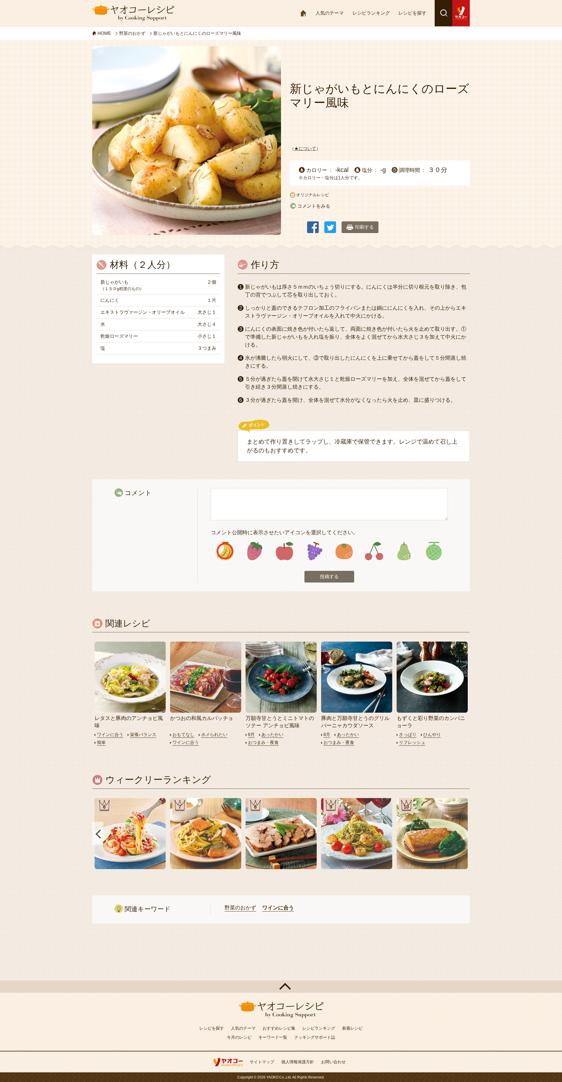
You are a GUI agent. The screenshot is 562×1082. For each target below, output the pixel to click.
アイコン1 (225, 551)
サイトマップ (262, 1061)
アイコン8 (433, 551)
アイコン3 (284, 551)
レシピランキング (371, 13)
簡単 (101, 742)
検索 (443, 13)
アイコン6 (374, 551)
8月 (251, 734)
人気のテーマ (330, 13)
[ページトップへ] (281, 987)
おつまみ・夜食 (263, 742)
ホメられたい (214, 734)
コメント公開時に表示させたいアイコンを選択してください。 (284, 532)
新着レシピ (352, 1028)
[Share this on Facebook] (313, 224)
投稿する (329, 576)
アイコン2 (255, 551)
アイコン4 (314, 551)
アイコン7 (404, 551)
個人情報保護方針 (297, 1061)
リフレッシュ (412, 742)
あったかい (272, 734)
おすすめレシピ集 (279, 1028)
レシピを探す (412, 13)
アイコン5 (344, 551)
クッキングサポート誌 (314, 1037)
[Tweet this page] (330, 224)
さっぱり (408, 734)
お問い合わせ (333, 1061)
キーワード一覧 (272, 1037)
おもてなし (183, 734)
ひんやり (432, 734)
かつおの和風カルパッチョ (201, 718)
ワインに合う (110, 734)
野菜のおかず (240, 908)
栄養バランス (143, 734)
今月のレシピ (239, 1037)
